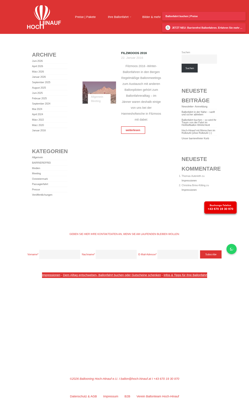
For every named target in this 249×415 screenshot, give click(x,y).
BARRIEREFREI (41, 162)
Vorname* (32, 254)
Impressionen (189, 180)
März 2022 (38, 119)
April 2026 (37, 66)
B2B (127, 396)
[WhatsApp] (231, 249)
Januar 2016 (39, 130)
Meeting (96, 100)
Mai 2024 (37, 109)
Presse (36, 189)
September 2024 (41, 103)
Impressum (110, 396)
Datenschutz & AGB (83, 396)
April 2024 (37, 114)
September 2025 (41, 82)
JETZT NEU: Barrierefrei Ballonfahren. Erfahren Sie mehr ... (207, 27)
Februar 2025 (39, 98)
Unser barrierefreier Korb (195, 138)
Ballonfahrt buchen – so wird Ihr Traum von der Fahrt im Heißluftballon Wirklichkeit (199, 122)
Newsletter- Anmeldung (194, 106)
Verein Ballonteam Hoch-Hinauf (158, 396)
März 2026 (38, 71)
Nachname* (88, 254)
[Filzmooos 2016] (99, 92)
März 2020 (38, 125)
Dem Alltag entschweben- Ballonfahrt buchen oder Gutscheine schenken (112, 275)
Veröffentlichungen (42, 194)
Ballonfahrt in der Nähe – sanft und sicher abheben (198, 113)
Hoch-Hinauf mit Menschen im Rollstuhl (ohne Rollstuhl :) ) (198, 131)
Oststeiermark (40, 178)
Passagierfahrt (40, 184)
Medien (36, 168)
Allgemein (97, 96)
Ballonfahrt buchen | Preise (181, 16)
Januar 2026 (39, 76)
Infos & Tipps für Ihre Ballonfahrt (185, 275)
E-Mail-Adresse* (147, 254)
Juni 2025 (37, 92)
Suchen (186, 52)
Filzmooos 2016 (134, 53)
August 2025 (39, 87)
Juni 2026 (37, 60)
